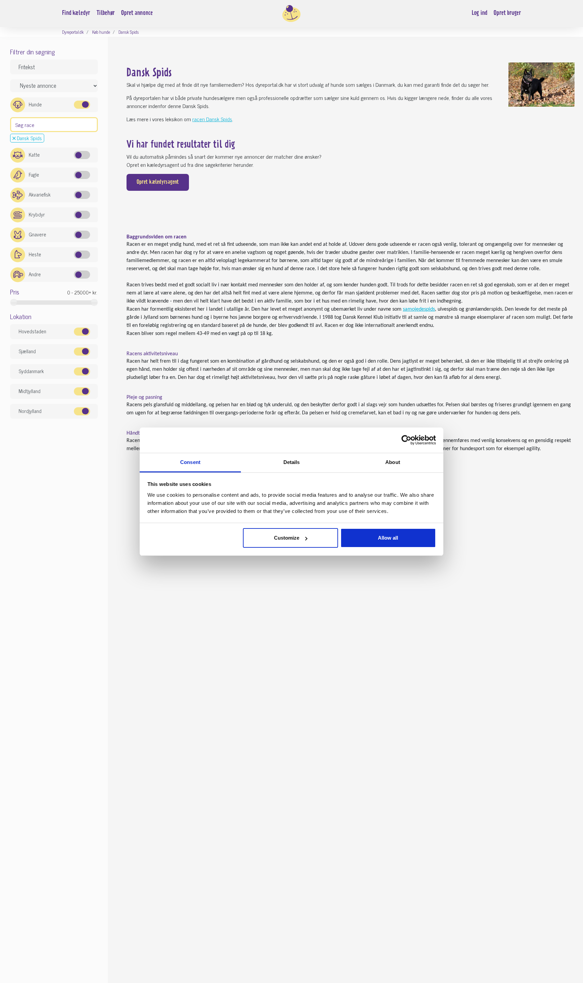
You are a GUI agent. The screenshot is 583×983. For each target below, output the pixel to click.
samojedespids (419, 309)
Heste (35, 254)
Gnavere (37, 234)
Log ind (479, 13)
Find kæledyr (76, 13)
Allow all (388, 538)
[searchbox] (15, 124)
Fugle (34, 174)
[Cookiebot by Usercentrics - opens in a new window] (406, 440)
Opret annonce (137, 13)
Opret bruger (507, 13)
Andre (35, 274)
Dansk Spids (29, 138)
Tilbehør (105, 13)
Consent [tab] (190, 462)
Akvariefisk (40, 194)
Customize (286, 538)
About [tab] (392, 462)
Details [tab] (291, 462)
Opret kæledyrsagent (158, 182)
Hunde (35, 104)
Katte (34, 154)
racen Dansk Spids (212, 118)
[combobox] (54, 124)
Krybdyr (37, 214)
